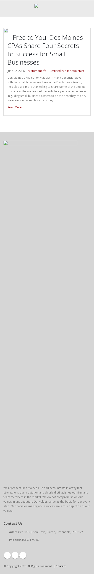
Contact (61, 566)
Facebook (7, 555)
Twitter (15, 555)
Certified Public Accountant (67, 71)
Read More (15, 107)
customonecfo (37, 71)
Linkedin (22, 555)
